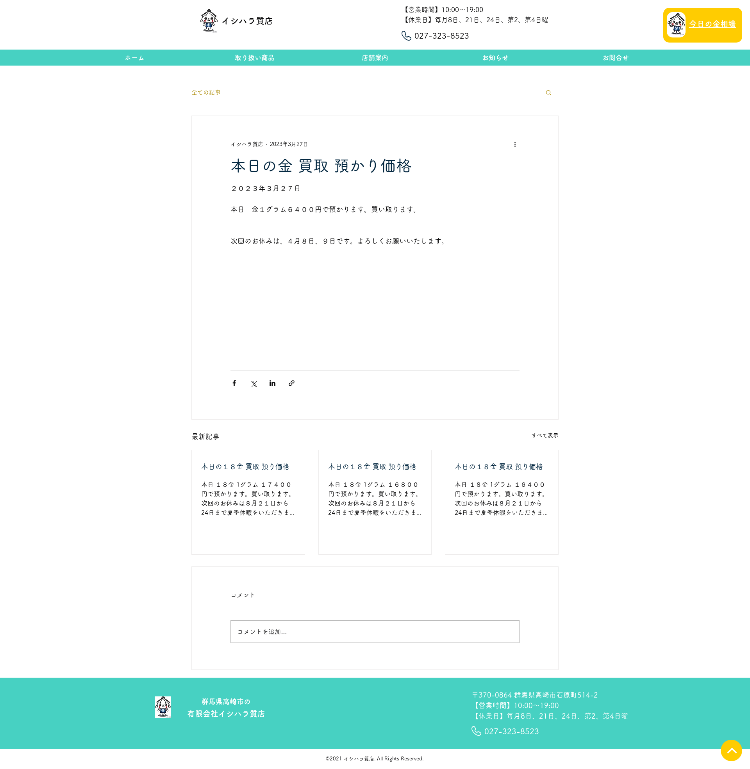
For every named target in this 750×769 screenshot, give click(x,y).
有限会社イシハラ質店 (226, 713)
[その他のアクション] (515, 144)
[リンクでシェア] (291, 383)
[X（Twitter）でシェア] (253, 383)
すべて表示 (545, 435)
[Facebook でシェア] (234, 383)
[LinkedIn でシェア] (272, 383)
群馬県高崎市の (226, 701)
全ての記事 (206, 92)
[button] (548, 92)
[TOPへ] (731, 750)
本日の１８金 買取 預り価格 (245, 466)
